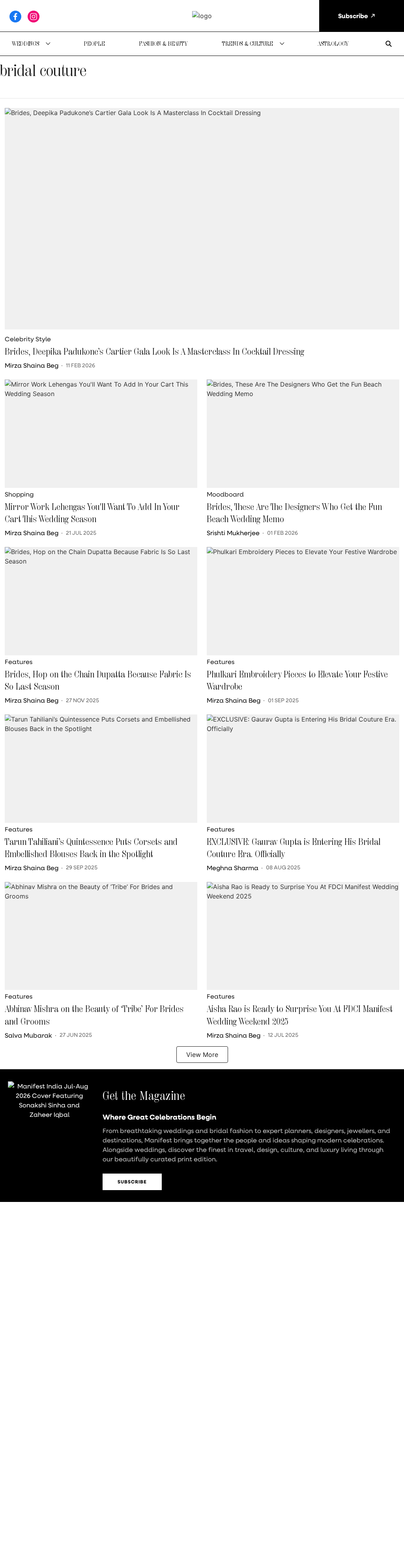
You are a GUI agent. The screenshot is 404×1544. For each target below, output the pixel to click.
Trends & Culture (247, 43)
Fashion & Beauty (163, 43)
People (94, 43)
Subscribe (132, 1181)
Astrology (333, 43)
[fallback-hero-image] (202, 219)
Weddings (25, 43)
